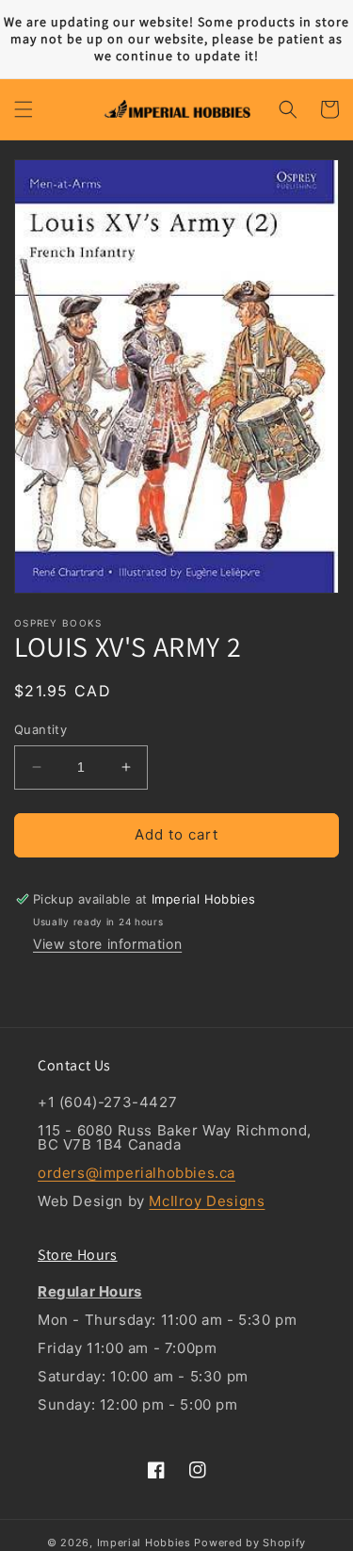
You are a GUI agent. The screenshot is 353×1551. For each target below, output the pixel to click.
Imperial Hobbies (144, 1542)
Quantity (40, 729)
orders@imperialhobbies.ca (136, 1173)
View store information (107, 944)
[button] (23, 109)
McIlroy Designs (207, 1201)
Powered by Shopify (250, 1542)
